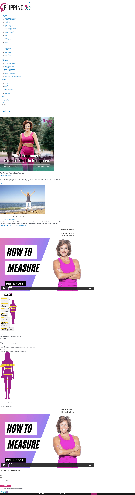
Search (1, 104)
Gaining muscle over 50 (10, 21)
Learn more (74, 493)
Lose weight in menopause (10, 24)
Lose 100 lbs (7, 22)
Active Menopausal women (10, 18)
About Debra (7, 46)
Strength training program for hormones (13, 31)
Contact (4, 45)
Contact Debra (8, 48)
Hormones (6, 219)
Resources (5, 34)
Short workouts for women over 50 (12, 29)
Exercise (1, 219)
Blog (6, 35)
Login (4, 56)
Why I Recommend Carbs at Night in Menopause (12, 173)
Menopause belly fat (9, 25)
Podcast (6, 36)
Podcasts (2, 175)
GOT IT (94, 494)
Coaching (7, 38)
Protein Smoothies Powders (10, 28)
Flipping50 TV (5, 15)
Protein (6, 41)
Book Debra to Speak (9, 49)
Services (4, 16)
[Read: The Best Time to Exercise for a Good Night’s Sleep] (22, 214)
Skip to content (3, 0)
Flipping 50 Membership (10, 39)
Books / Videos (8, 52)
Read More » (13, 183)
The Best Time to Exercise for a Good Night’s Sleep (12, 217)
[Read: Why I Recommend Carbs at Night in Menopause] (27, 170)
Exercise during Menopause (10, 19)
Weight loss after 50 (9, 32)
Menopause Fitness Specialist (11, 26)
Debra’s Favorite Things (10, 44)
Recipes (6, 42)
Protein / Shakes (8, 55)
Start (4, 14)
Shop (4, 51)
